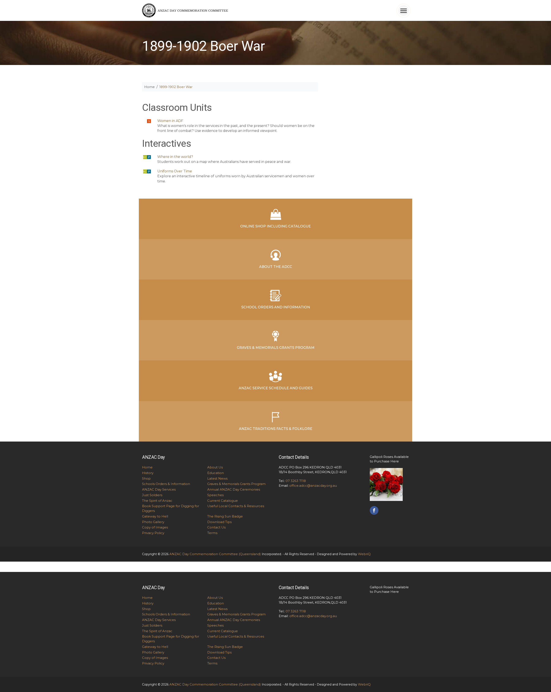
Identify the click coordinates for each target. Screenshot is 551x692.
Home (149, 87)
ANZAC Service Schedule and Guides (276, 388)
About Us (215, 467)
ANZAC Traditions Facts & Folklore (275, 429)
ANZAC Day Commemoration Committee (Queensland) (215, 554)
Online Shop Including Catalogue (275, 226)
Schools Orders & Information (166, 484)
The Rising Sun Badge (225, 516)
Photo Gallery (153, 522)
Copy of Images (155, 527)
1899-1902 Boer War (175, 87)
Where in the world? (175, 157)
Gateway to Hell (155, 516)
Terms (212, 533)
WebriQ (364, 554)
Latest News (217, 478)
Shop (146, 478)
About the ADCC (275, 267)
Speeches (215, 495)
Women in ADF (170, 121)
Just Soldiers (152, 495)
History (147, 473)
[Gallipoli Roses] (386, 484)
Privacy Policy (153, 533)
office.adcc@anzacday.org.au (313, 485)
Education (215, 473)
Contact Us (216, 527)
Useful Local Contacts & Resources (235, 506)
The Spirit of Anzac (157, 501)
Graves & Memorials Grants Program (275, 348)
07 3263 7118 (296, 481)
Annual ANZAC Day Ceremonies (233, 489)
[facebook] (374, 510)
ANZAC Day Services (159, 489)
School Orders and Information (275, 307)
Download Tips (219, 522)
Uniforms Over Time (174, 171)
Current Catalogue (222, 501)
